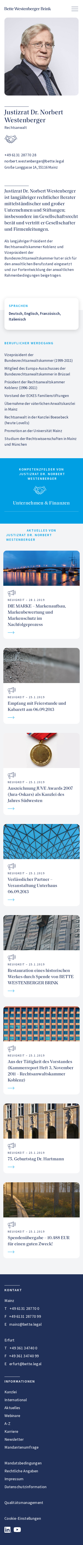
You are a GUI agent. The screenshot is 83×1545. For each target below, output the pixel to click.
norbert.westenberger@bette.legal (34, 161)
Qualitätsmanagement (23, 1502)
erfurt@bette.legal (25, 1363)
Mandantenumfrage (21, 1447)
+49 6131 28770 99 (25, 1316)
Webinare (12, 1415)
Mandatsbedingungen (23, 1463)
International (15, 1399)
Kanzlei (10, 1391)
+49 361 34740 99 (24, 1355)
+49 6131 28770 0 (24, 1308)
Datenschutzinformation (25, 1486)
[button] (75, 9)
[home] (27, 9)
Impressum (14, 1478)
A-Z (7, 1423)
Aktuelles (12, 1407)
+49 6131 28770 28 (20, 154)
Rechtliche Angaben (21, 1470)
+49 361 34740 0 (23, 1347)
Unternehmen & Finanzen (41, 503)
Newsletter (14, 1439)
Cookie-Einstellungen (22, 1518)
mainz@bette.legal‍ (25, 1324)
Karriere (11, 1431)
